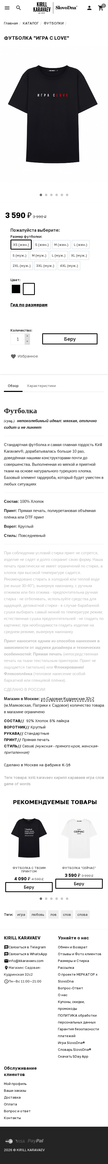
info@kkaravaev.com (26, 961)
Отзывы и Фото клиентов (79, 954)
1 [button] (41, 195)
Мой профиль (15, 1084)
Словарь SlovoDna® (74, 1049)
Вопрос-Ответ (70, 988)
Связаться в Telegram (27, 947)
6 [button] (67, 195)
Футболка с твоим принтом (29, 869)
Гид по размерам (28, 304)
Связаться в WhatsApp (28, 954)
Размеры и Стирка (73, 961)
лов (53, 914)
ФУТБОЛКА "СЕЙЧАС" (79, 868)
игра (21, 914)
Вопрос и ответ (17, 1111)
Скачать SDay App (73, 1056)
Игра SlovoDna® (71, 1043)
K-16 (66, 765)
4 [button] (56, 195)
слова (82, 914)
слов (67, 914)
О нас (62, 995)
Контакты (12, 1118)
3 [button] (51, 195)
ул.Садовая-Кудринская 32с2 (67, 698)
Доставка (12, 1097)
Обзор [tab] (13, 386)
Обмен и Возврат (73, 947)
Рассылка (66, 967)
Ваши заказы (15, 1090)
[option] (54, 114)
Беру (29, 887)
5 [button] (61, 195)
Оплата (10, 1104)
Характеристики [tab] (41, 386)
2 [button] (46, 195)
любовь (37, 914)
